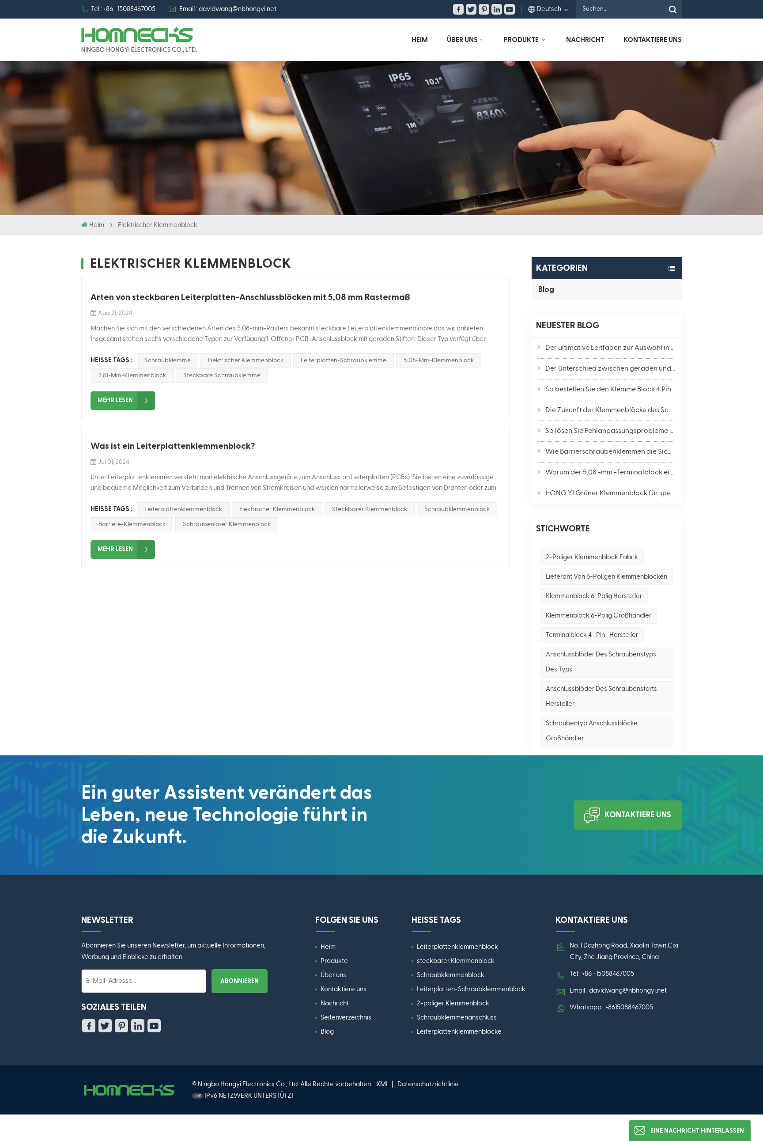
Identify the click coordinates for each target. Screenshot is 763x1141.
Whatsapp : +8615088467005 (611, 1007)
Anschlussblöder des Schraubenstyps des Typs (601, 662)
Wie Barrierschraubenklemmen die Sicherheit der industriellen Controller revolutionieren (610, 451)
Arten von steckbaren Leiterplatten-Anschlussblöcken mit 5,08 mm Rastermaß (250, 297)
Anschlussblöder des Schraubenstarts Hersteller (601, 696)
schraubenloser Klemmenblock (227, 524)
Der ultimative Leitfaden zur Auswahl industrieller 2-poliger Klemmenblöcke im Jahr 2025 (610, 348)
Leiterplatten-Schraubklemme (343, 360)
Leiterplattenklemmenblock (183, 509)
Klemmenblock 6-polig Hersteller (594, 596)
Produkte (334, 961)
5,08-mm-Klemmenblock (439, 360)
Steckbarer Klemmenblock (369, 509)
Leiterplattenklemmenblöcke (459, 1031)
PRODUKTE (522, 39)
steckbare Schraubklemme (222, 375)
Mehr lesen (115, 400)
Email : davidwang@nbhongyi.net (227, 9)
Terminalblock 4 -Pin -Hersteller (592, 635)
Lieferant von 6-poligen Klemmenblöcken (606, 576)
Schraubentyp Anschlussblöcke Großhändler (592, 731)
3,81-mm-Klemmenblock (132, 375)
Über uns (462, 39)
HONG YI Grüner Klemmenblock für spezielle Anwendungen (610, 493)
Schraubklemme (167, 360)
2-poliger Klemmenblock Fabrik (592, 557)
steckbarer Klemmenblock (456, 961)
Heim (420, 39)
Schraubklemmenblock (457, 509)
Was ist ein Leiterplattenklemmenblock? (173, 446)
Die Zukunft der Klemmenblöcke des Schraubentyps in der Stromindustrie (610, 410)
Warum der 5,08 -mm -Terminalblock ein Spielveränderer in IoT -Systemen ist (610, 472)
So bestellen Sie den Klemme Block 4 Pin (608, 389)
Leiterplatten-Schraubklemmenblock (471, 989)
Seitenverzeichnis (346, 1017)
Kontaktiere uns (652, 39)
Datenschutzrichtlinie (428, 1084)
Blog (546, 289)
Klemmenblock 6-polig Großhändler (598, 615)
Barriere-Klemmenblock (132, 524)
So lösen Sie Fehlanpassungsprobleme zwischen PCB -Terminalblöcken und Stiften (610, 431)
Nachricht (585, 39)
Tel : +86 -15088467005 (123, 9)
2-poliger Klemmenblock (453, 1003)
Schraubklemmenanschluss (457, 1017)
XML (382, 1084)
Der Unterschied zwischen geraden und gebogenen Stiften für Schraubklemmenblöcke (610, 368)
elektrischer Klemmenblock (245, 360)
